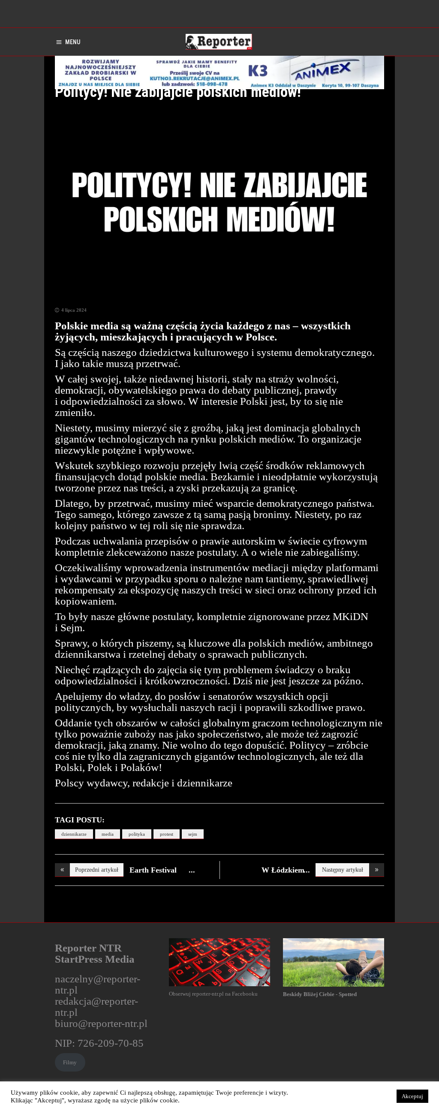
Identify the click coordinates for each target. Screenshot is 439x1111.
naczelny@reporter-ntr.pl (97, 984)
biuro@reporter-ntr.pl (101, 1023)
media (108, 834)
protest (166, 834)
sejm (192, 834)
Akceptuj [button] (412, 1096)
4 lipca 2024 (74, 310)
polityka (137, 834)
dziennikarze (74, 834)
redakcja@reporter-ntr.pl (96, 1006)
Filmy (70, 1062)
